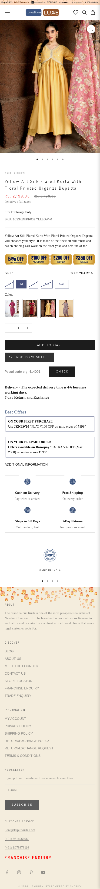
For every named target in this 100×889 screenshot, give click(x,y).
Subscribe (21, 804)
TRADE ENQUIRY (18, 696)
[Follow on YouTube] (43, 872)
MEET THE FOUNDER (21, 666)
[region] (50, 560)
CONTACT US (15, 673)
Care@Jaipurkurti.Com (20, 830)
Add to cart (50, 345)
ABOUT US (13, 658)
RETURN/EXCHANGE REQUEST (29, 748)
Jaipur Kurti (15, 173)
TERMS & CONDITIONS (22, 756)
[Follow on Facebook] (7, 872)
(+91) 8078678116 (17, 847)
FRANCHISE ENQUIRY (22, 688)
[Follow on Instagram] (19, 872)
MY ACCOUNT (15, 718)
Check (62, 371)
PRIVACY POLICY (18, 726)
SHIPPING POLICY (19, 733)
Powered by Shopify (66, 886)
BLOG (9, 651)
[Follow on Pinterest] (31, 872)
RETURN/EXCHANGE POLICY (27, 741)
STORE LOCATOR (18, 681)
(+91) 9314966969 (17, 839)
